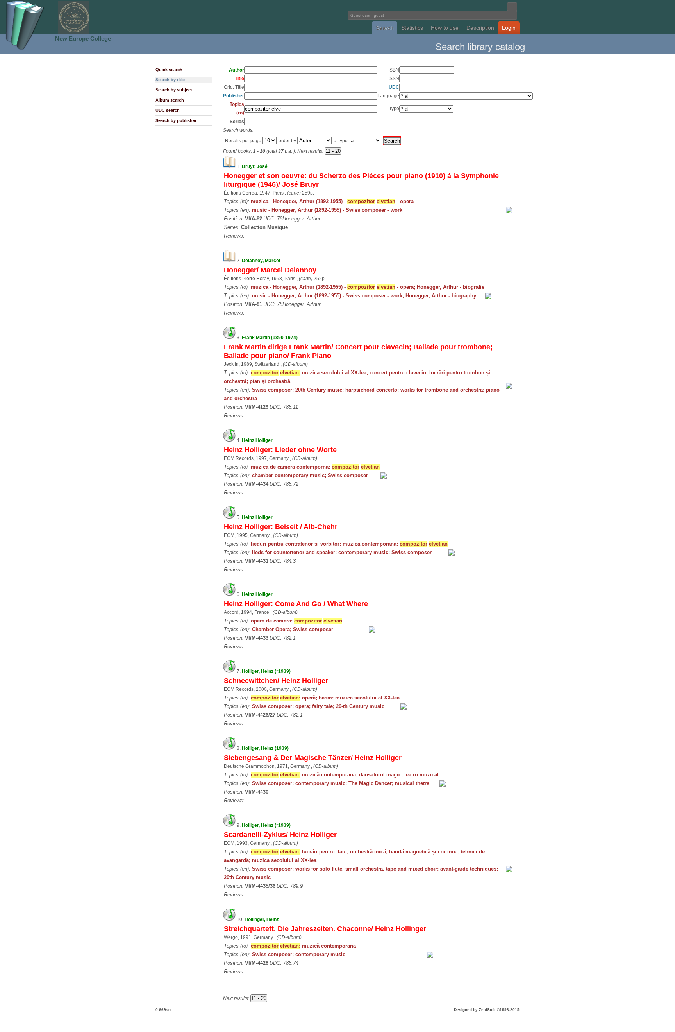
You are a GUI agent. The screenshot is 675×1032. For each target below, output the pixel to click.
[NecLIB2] (73, 32)
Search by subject (173, 90)
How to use (445, 28)
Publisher (233, 95)
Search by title (170, 79)
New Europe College (83, 38)
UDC (394, 87)
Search (384, 28)
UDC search (167, 110)
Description (480, 28)
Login (509, 28)
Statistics (412, 28)
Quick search (168, 69)
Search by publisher (175, 120)
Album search (169, 100)
